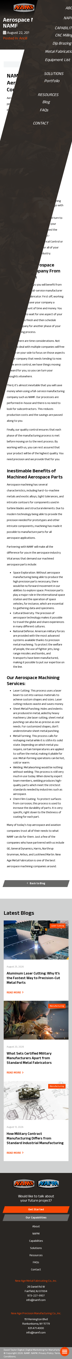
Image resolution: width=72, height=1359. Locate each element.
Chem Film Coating (24, 799)
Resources (36, 1255)
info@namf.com (36, 1300)
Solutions (36, 1248)
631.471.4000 (36, 1328)
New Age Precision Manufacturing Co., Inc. (36, 1314)
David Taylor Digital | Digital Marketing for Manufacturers (34, 1350)
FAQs (44, 110)
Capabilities (36, 1241)
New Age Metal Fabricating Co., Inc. (36, 1281)
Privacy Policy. (46, 1353)
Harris (37, 849)
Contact (36, 1269)
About (36, 1226)
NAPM (36, 1234)
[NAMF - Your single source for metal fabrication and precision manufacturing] (24, 8)
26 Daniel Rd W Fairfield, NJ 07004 (36, 1289)
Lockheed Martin (44, 854)
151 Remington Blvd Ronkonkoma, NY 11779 (36, 1322)
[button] (64, 1351)
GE (8, 849)
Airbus (24, 854)
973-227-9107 (36, 1296)
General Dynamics (22, 849)
